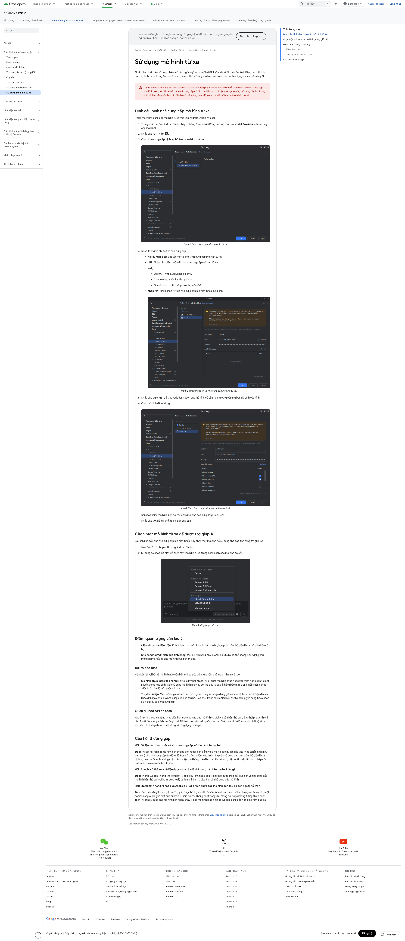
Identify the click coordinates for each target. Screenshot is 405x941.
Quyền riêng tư (113, 896)
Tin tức (49, 896)
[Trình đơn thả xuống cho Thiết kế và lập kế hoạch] (93, 4)
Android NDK (292, 896)
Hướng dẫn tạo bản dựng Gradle (212, 20)
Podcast (50, 906)
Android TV (171, 896)
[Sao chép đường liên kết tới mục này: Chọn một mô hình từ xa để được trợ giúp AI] (217, 534)
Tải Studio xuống (293, 891)
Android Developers (144, 50)
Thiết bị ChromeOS (175, 886)
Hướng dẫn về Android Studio (300, 876)
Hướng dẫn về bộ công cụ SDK (255, 20)
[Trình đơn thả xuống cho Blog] (163, 4)
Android (50, 876)
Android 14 (231, 891)
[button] (18, 43)
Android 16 (231, 881)
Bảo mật (50, 886)
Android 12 (231, 901)
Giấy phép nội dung (219, 815)
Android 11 (231, 906)
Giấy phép (70, 933)
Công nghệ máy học (116, 881)
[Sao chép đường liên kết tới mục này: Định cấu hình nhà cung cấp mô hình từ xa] (212, 111)
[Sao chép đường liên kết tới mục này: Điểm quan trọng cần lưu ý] (185, 639)
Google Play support (355, 886)
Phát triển (107, 3)
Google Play (131, 3)
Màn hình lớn (172, 876)
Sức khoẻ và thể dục (116, 886)
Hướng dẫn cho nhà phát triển (300, 881)
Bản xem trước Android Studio (169, 20)
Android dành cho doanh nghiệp (62, 881)
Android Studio (376, 3)
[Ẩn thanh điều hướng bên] (38, 935)
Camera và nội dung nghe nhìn (121, 891)
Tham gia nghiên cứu (355, 891)
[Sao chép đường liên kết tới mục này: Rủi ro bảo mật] (160, 668)
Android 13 (231, 896)
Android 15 (231, 886)
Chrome (101, 919)
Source (49, 891)
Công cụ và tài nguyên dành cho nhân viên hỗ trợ (118, 20)
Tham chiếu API (293, 886)
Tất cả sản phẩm (164, 919)
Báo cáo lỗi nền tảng (355, 876)
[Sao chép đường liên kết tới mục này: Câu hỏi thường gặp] (174, 739)
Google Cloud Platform (138, 919)
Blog (156, 3)
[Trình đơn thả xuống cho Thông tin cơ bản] (55, 4)
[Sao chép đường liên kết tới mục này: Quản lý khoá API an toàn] (175, 711)
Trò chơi (110, 876)
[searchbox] (21, 30)
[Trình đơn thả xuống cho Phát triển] (116, 4)
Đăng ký (367, 933)
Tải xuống (9, 20)
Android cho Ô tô (174, 891)
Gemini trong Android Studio (67, 20)
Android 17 (231, 876)
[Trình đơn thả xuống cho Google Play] (142, 4)
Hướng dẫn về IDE (32, 20)
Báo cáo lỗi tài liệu (354, 881)
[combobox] (314, 4)
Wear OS (170, 881)
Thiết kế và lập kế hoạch (76, 3)
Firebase (115, 919)
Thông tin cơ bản (42, 3)
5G (107, 901)
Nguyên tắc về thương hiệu (92, 933)
